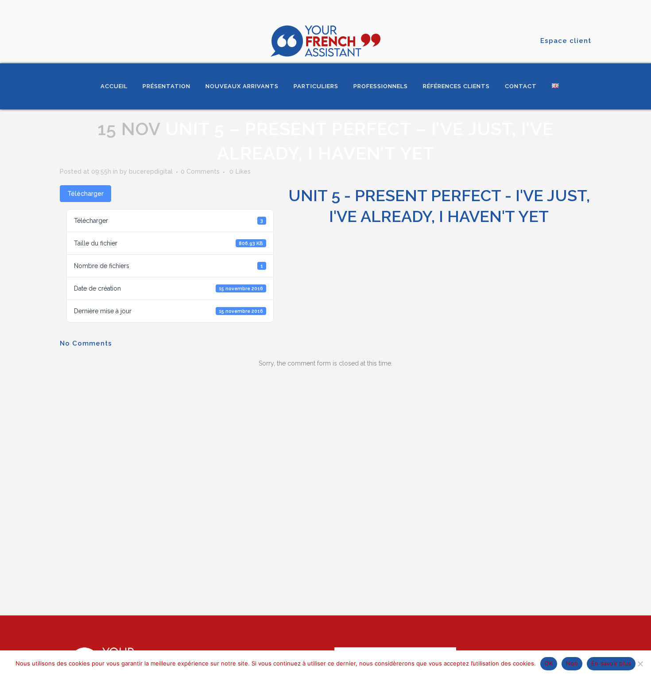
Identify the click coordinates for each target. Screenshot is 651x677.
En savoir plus (611, 663)
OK (549, 663)
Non (572, 663)
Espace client (565, 41)
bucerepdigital (151, 171)
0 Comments (200, 171)
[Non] (640, 663)
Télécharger (85, 193)
